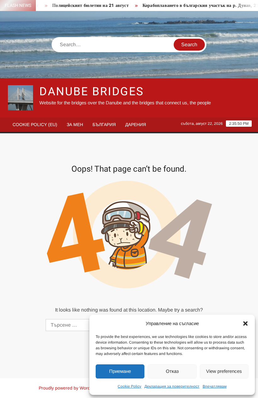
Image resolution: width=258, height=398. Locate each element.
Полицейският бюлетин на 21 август (85, 5)
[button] (245, 323)
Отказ (172, 371)
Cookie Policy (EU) (35, 124)
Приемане (120, 371)
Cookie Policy (129, 386)
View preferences (224, 371)
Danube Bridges (91, 91)
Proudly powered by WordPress (70, 387)
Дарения (135, 124)
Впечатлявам (215, 386)
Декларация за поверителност (171, 386)
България (104, 124)
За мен (75, 124)
